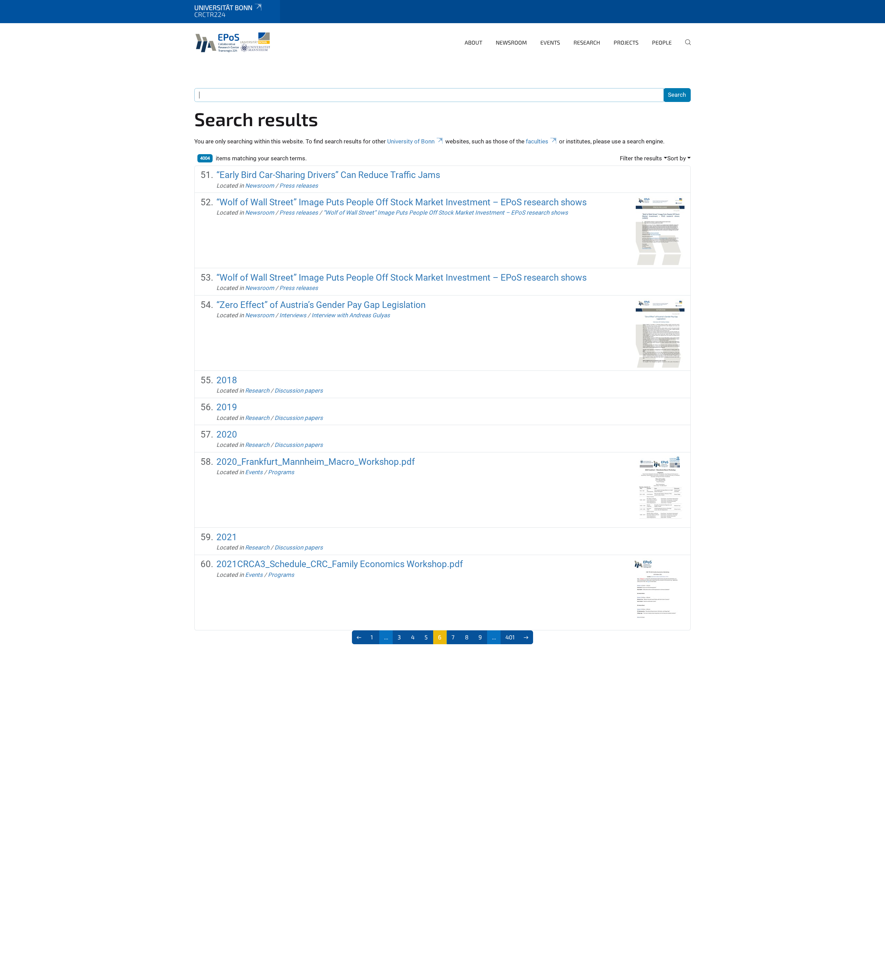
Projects (626, 42)
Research (587, 42)
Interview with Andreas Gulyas (350, 315)
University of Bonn (411, 141)
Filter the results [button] (641, 158)
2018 (226, 380)
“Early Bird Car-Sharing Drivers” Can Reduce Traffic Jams (328, 175)
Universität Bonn (223, 7)
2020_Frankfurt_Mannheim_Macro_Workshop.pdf (315, 462)
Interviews (292, 315)
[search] (685, 47)
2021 (226, 537)
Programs (281, 472)
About (473, 42)
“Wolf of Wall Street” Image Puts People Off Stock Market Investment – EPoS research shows (401, 202)
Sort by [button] (676, 158)
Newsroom (511, 42)
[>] (526, 637)
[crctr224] (234, 41)
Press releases (298, 185)
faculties (537, 141)
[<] (359, 637)
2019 (226, 407)
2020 (226, 434)
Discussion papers (298, 390)
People (662, 42)
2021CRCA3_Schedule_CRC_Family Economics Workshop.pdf (339, 564)
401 (510, 637)
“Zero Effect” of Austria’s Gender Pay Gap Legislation (321, 305)
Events (550, 42)
